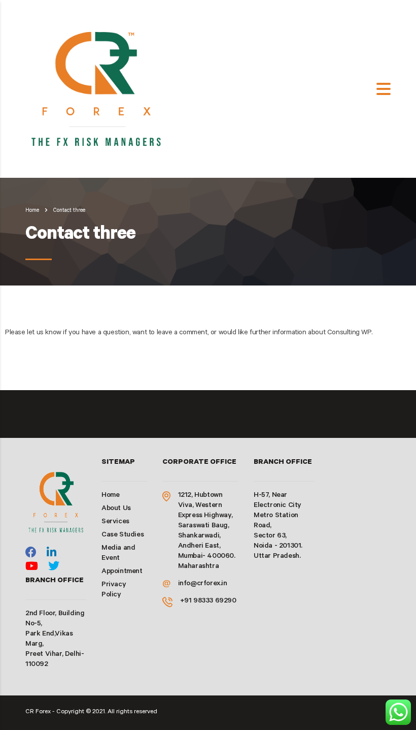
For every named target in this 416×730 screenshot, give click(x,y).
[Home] (98, 90)
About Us (116, 509)
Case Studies (122, 535)
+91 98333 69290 (208, 601)
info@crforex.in (202, 584)
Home (32, 211)
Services (115, 522)
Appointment (122, 572)
